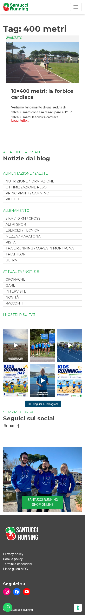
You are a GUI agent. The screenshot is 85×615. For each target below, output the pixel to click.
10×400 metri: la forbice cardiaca (42, 94)
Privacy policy (13, 554)
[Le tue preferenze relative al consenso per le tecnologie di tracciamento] (78, 608)
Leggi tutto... (20, 120)
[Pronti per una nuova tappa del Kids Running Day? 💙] (15, 380)
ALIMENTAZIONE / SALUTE (25, 173)
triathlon (16, 254)
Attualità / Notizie (21, 271)
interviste (16, 291)
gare (10, 285)
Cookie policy (13, 559)
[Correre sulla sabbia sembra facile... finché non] (15, 345)
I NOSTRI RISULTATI (20, 314)
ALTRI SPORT (17, 224)
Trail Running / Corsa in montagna (40, 248)
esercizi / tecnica (22, 230)
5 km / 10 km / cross (23, 218)
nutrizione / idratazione (30, 181)
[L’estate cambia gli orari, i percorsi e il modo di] (69, 345)
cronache (15, 279)
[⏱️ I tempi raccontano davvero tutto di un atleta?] (42, 380)
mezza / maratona (23, 236)
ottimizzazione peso (26, 187)
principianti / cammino (27, 193)
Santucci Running (22, 609)
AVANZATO (14, 38)
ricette (13, 199)
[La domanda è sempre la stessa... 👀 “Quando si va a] (42, 345)
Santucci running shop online (42, 502)
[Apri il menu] (76, 7)
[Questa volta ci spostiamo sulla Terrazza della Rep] (69, 380)
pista (10, 242)
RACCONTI (14, 303)
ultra (11, 260)
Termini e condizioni (17, 564)
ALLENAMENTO (16, 210)
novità (12, 297)
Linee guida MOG (15, 569)
